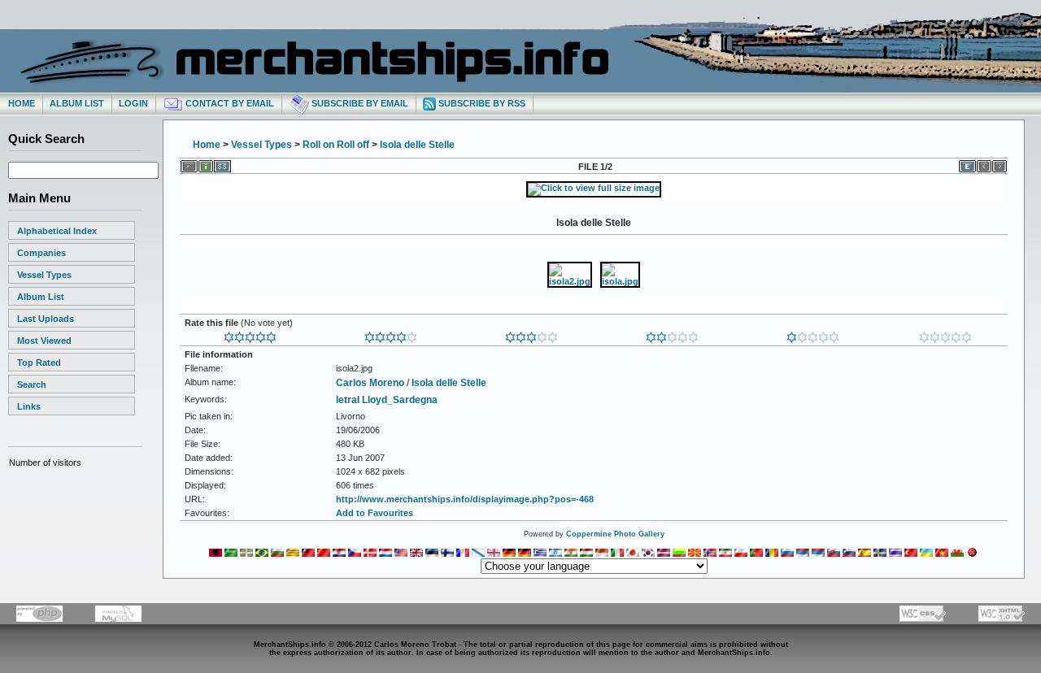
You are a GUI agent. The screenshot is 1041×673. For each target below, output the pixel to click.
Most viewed (44, 340)
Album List (77, 103)
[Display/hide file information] (205, 163)
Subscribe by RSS (480, 103)
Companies (41, 253)
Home (21, 103)
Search (31, 384)
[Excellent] (390, 334)
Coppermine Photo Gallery (615, 534)
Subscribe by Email (358, 103)
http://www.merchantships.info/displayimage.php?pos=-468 (465, 499)
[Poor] (812, 334)
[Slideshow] (222, 163)
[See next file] (999, 163)
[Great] (250, 334)
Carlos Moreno (370, 383)
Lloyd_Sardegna (400, 400)
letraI (347, 400)
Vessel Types (44, 275)
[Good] (531, 334)
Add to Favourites (374, 513)
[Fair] (672, 334)
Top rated (39, 362)
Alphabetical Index (57, 231)
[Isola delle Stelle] (594, 188)
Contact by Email (228, 103)
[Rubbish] (945, 334)
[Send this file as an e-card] (967, 163)
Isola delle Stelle (417, 144)
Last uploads (45, 318)
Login (133, 103)
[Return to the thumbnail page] (189, 163)
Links (29, 406)
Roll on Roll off (336, 144)
